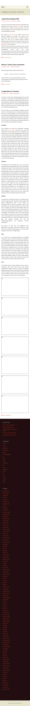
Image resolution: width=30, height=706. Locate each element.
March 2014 (5, 552)
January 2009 (5, 638)
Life (3, 465)
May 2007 (5, 678)
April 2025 (5, 499)
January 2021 (5, 510)
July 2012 (5, 563)
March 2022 (5, 508)
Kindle (4, 460)
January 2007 (5, 687)
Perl (3, 473)
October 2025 (6, 493)
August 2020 (5, 516)
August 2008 (5, 648)
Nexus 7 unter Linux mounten (12, 65)
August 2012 (5, 561)
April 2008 (5, 655)
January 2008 (5, 661)
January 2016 (5, 527)
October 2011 (6, 572)
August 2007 (5, 672)
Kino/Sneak (5, 463)
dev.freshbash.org (7, 454)
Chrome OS (5, 450)
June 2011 (5, 580)
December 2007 (6, 663)
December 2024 (6, 503)
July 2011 (5, 578)
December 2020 (6, 512)
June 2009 (5, 627)
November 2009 (6, 616)
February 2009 (6, 635)
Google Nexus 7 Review (10, 91)
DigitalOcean (4, 44)
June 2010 (5, 604)
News (4, 471)
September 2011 (6, 574)
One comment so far (7, 57)
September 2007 (6, 670)
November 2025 (6, 491)
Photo (4, 475)
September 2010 (6, 597)
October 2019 (6, 521)
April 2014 (5, 550)
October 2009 (6, 618)
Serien (4, 480)
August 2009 (5, 623)
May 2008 (5, 653)
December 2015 (6, 529)
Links (4, 467)
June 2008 (5, 650)
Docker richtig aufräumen (8, 427)
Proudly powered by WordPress (15, 703)
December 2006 (6, 689)
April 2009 (5, 631)
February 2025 (6, 501)
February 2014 (6, 555)
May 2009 (5, 629)
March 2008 (5, 657)
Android (14, 21)
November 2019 (6, 518)
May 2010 (5, 606)
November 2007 (6, 665)
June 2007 (5, 676)
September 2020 (6, 514)
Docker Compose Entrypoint (9, 425)
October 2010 (6, 595)
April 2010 (5, 608)
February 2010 (6, 612)
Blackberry (17, 93)
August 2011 (5, 576)
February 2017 (6, 523)
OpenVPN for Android (18, 26)
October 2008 (6, 644)
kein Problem (11, 130)
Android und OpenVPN (10, 19)
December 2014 (6, 538)
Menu (2, 7)
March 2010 (5, 610)
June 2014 (5, 546)
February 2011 (6, 587)
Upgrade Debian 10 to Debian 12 (9, 435)
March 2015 (5, 533)
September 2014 (6, 542)
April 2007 (5, 680)
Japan (4, 458)
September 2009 (6, 621)
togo (4, 482)
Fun (3, 456)
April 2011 (5, 584)
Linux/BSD (18, 21)
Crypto (4, 452)
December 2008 (6, 640)
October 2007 (6, 667)
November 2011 (6, 569)
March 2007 (5, 682)
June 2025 (5, 497)
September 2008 (6, 646)
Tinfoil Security (13, 34)
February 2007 (6, 684)
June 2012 (5, 565)
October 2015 (6, 531)
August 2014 (5, 544)
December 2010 (6, 591)
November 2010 (6, 593)
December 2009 (6, 614)
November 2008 (6, 642)
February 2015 (6, 535)
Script (27, 36)
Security (4, 478)
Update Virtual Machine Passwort (9, 432)
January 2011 (5, 589)
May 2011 (5, 582)
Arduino (4, 446)
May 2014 (5, 548)
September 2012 (6, 559)
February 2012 (6, 567)
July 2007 (5, 674)
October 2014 (6, 540)
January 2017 (5, 525)
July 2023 (5, 506)
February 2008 (6, 659)
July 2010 (5, 601)
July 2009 (5, 625)
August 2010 (5, 599)
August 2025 (5, 495)
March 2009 (5, 633)
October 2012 (6, 557)
